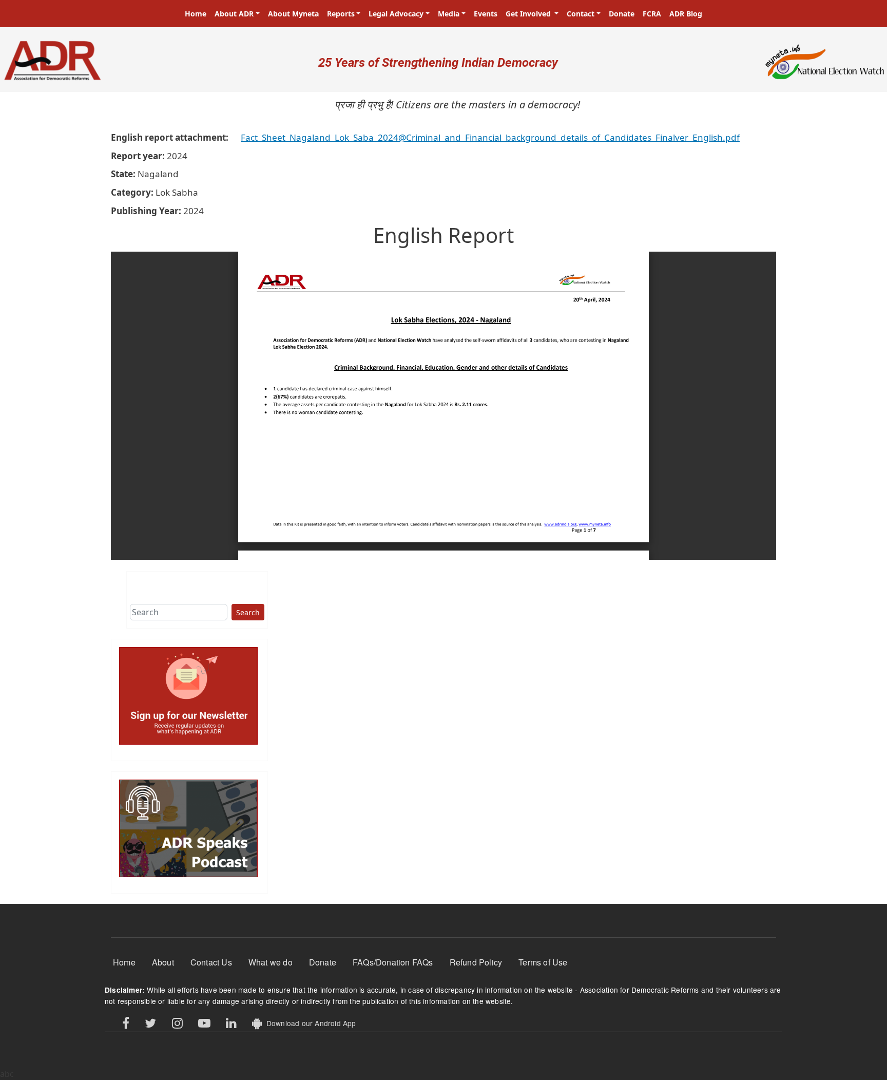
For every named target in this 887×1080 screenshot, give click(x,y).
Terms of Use (542, 962)
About (163, 962)
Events (485, 13)
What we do (270, 962)
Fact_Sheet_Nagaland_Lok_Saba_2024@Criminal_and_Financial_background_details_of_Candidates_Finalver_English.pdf (490, 137)
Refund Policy (476, 962)
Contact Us (211, 962)
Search (248, 612)
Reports (341, 13)
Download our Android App (309, 1023)
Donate (621, 13)
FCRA (652, 13)
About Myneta (293, 13)
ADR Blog (685, 13)
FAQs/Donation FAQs (393, 962)
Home (195, 13)
